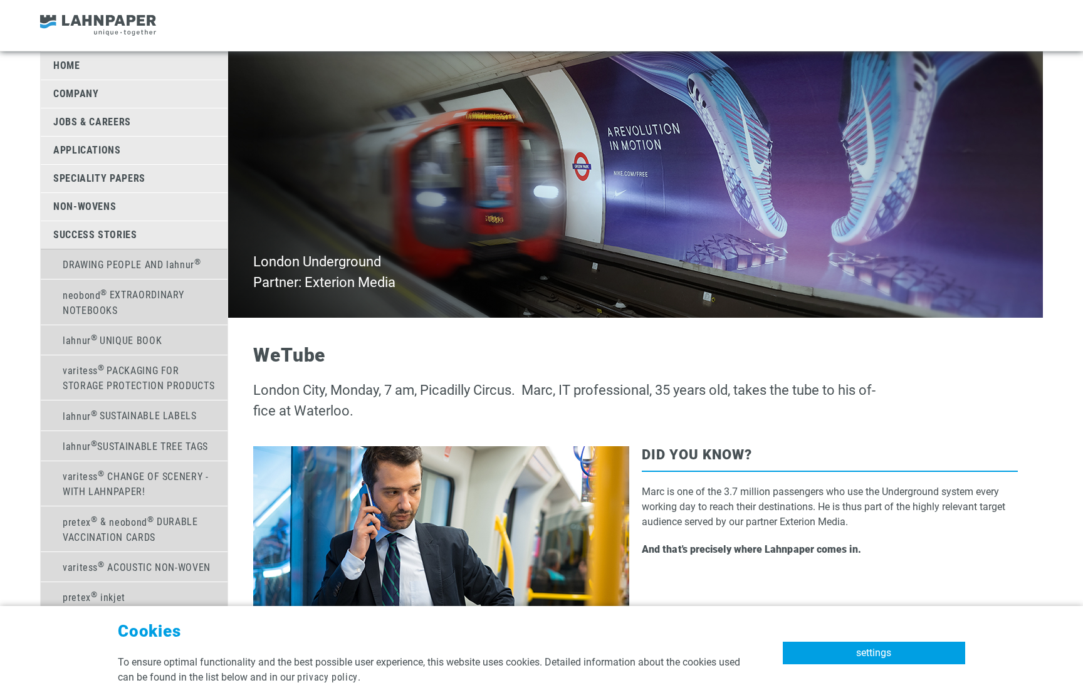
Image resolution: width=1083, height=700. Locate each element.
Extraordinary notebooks (123, 301)
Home (66, 65)
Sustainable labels (130, 415)
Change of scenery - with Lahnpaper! (136, 483)
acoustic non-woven (137, 566)
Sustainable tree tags (135, 445)
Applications (87, 150)
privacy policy (327, 677)
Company (75, 94)
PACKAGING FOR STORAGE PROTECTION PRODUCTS (138, 377)
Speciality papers (99, 178)
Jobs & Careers (92, 122)
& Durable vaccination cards (130, 528)
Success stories (95, 235)
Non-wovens (84, 206)
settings (873, 653)
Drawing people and (132, 264)
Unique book (112, 340)
